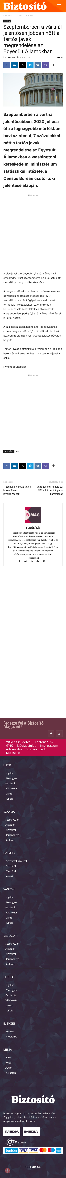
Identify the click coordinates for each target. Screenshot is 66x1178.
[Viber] (45, 65)
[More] (53, 65)
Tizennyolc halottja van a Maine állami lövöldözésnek (17, 490)
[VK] (38, 65)
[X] (22, 65)
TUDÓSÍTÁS (13, 57)
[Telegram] (30, 65)
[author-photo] (33, 523)
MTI (17, 451)
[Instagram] (59, 733)
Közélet (19, 15)
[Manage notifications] (7, 1170)
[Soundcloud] (39, 561)
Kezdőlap (7, 15)
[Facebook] (6, 65)
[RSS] (33, 561)
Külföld (29, 15)
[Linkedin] (14, 65)
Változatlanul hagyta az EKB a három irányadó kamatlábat (50, 490)
